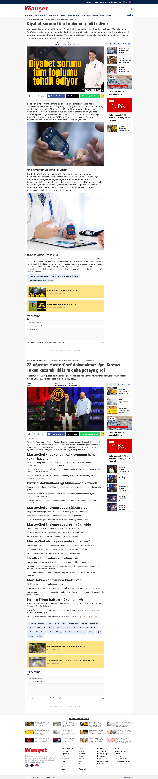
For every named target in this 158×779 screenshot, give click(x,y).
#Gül (63, 624)
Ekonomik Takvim (103, 761)
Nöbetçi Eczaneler (103, 764)
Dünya (81, 751)
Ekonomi (76, 15)
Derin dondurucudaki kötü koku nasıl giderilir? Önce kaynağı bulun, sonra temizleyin (124, 401)
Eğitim (83, 15)
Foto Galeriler (102, 751)
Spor (81, 764)
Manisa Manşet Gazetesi (35, 19)
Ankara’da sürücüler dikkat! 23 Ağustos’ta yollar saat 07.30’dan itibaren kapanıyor (124, 391)
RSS (28, 777)
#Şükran (39, 636)
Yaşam (81, 766)
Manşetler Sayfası (103, 754)
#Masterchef (94, 624)
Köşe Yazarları (102, 749)
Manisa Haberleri (40, 15)
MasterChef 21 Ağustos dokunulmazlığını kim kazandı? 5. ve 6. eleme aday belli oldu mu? (124, 469)
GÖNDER (101, 343)
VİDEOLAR (105, 2)
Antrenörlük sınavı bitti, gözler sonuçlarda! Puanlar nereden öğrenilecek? (124, 410)
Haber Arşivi (119, 756)
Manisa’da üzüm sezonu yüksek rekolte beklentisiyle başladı (124, 51)
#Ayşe (49, 624)
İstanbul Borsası (102, 756)
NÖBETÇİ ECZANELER (116, 2)
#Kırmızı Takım (73, 624)
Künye (102, 15)
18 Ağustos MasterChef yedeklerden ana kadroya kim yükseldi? (124, 498)
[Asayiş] (119, 105)
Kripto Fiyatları (102, 759)
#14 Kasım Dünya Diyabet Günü (38, 276)
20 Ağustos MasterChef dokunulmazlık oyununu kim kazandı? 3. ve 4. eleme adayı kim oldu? (124, 479)
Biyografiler (65, 759)
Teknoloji (82, 769)
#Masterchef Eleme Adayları (87, 628)
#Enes (57, 624)
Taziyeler (64, 756)
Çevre (63, 764)
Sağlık (63, 769)
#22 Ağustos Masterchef (36, 624)
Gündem (56, 15)
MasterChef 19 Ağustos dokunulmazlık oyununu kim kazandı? (124, 488)
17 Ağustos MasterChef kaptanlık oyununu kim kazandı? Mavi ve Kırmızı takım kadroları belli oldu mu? (124, 507)
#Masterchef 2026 (34, 628)
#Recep (91, 632)
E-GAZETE (96, 2)
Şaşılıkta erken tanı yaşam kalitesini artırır (124, 128)
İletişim (117, 754)
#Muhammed (81, 632)
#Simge (31, 636)
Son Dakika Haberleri (122, 761)
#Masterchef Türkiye (55, 632)
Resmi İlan (109, 15)
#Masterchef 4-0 (48, 628)
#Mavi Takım (69, 632)
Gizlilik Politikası (120, 751)
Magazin (95, 15)
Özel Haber (29, 15)
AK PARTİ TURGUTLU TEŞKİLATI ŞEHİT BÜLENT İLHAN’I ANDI (124, 70)
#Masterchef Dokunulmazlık (66, 628)
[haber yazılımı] (128, 777)
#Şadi (99, 632)
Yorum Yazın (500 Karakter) (35, 326)
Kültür (89, 15)
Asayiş (63, 15)
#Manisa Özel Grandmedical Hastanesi (41, 280)
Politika (69, 15)
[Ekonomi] (119, 82)
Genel (50, 15)
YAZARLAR (88, 2)
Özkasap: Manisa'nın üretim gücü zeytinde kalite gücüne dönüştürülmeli (125, 60)
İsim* (29, 319)
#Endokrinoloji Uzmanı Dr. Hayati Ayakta (65, 276)
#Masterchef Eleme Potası (37, 632)
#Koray (84, 624)
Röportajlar (65, 754)
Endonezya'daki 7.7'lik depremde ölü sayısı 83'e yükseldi (119, 118)
